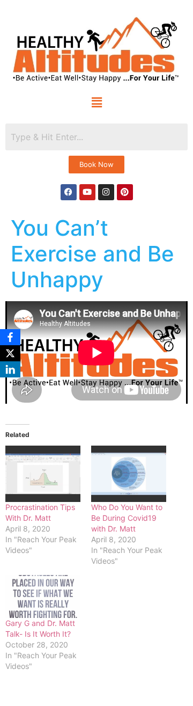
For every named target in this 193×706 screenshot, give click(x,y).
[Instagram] (106, 192)
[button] (96, 103)
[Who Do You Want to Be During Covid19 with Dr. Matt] (128, 474)
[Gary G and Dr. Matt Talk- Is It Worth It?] (42, 596)
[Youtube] (87, 192)
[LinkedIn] (10, 369)
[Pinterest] (125, 192)
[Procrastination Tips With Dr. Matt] (42, 474)
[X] (10, 353)
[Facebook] (69, 192)
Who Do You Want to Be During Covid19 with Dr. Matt (126, 518)
